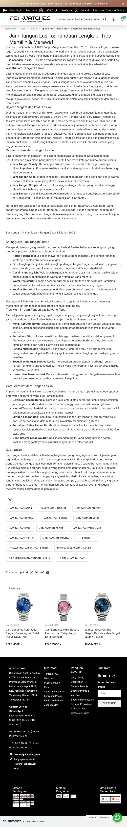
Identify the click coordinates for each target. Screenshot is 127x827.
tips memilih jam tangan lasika (29, 558)
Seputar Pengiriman (81, 704)
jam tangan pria (20, 528)
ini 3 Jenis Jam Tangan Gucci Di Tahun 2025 (48, 232)
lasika (86, 538)
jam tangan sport (51, 528)
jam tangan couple (88, 508)
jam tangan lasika (55, 518)
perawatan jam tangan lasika (29, 548)
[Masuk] (115, 19)
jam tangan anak (20, 508)
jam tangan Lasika (20, 60)
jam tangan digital (21, 518)
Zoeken (104, 19)
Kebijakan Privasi (53, 696)
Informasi (50, 668)
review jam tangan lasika (74, 548)
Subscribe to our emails (107, 684)
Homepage (11, 28)
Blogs (24, 28)
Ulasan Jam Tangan (72, 558)
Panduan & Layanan (78, 669)
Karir (46, 687)
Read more (31, 10)
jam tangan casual (53, 508)
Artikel (34, 28)
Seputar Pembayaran (82, 699)
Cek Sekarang (100, 3)
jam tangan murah (88, 518)
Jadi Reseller (51, 704)
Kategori (4, 19)
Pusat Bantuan (52, 682)
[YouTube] (104, 676)
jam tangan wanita (56, 538)
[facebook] (109, 676)
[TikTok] (114, 675)
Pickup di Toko (79, 708)
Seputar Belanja (79, 686)
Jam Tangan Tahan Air (86, 528)
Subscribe (109, 703)
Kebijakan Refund (53, 700)
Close (123, 3)
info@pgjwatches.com (27, 754)
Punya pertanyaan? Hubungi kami (25, 764)
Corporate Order (80, 712)
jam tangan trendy (22, 538)
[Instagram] (99, 675)
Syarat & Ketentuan (54, 691)
